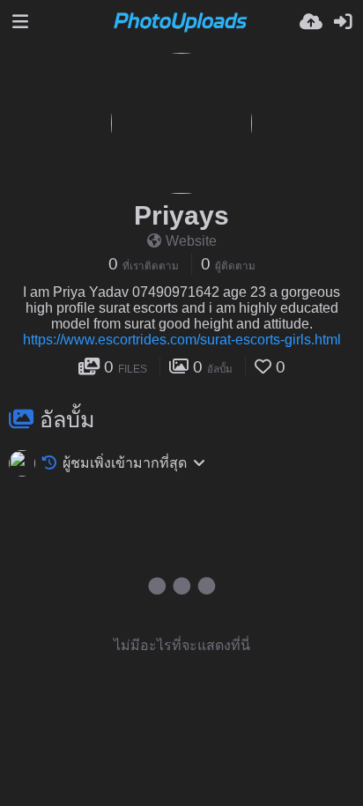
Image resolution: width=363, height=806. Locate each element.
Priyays (181, 215)
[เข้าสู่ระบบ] (342, 22)
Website (191, 240)
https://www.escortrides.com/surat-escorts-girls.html (182, 339)
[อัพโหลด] (311, 22)
